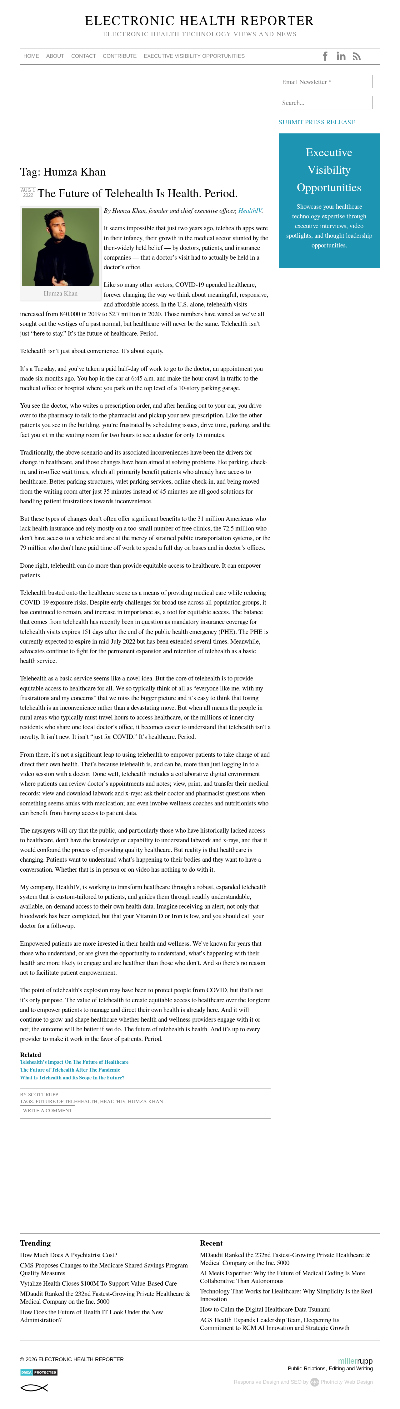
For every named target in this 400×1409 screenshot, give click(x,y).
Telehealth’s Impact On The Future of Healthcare (74, 1062)
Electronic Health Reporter (200, 20)
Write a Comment (47, 1110)
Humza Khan (145, 1101)
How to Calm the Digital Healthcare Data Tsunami (265, 1309)
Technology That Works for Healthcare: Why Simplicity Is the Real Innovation (286, 1295)
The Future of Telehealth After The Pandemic (70, 1069)
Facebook (325, 56)
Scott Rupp (43, 1094)
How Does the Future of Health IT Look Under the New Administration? (91, 1315)
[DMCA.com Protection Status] (39, 1374)
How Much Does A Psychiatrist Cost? (68, 1254)
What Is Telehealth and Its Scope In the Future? (72, 1077)
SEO (296, 1382)
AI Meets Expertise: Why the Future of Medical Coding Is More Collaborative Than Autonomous (282, 1276)
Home (31, 56)
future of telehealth (67, 1101)
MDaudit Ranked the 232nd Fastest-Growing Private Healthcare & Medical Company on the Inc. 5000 (105, 1297)
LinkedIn (341, 56)
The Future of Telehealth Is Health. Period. (138, 193)
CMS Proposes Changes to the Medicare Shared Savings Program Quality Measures (104, 1269)
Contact (83, 56)
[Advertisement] (145, 118)
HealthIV (250, 210)
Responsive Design (256, 1382)
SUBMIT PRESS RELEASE (317, 121)
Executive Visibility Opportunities (194, 56)
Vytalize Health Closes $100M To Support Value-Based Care (98, 1283)
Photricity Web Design (347, 1382)
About (55, 56)
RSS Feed (356, 56)
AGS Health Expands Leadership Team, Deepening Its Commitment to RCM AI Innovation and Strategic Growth (274, 1323)
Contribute (120, 56)
